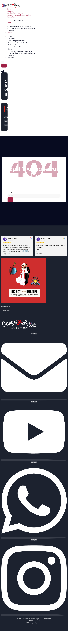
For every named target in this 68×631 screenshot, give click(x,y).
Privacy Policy (5, 306)
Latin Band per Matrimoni (15, 13)
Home (9, 9)
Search (10, 193)
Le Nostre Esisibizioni (16, 21)
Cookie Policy (5, 310)
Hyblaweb (39, 623)
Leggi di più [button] (6, 254)
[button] (2, 71)
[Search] (4, 65)
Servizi (9, 23)
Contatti (9, 33)
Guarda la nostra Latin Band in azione (19, 15)
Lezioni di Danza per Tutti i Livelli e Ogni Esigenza (22, 30)
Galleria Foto (11, 17)
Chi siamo (10, 11)
